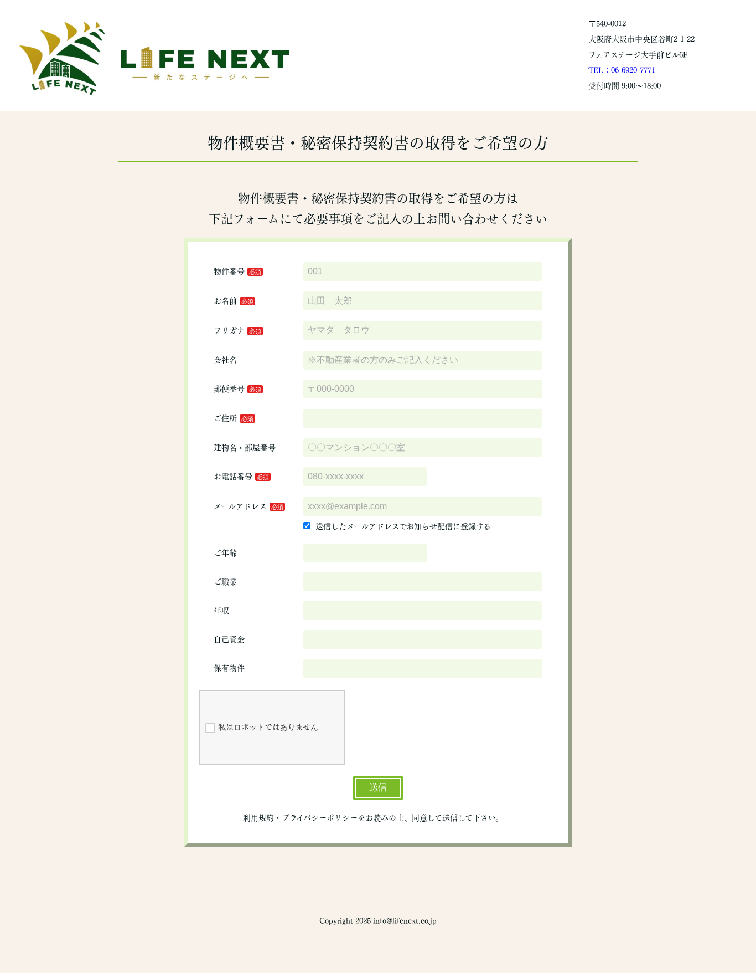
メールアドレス (240, 506)
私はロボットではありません (268, 727)
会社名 (225, 360)
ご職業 (225, 582)
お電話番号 (233, 476)
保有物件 (229, 668)
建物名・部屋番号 (245, 448)
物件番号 (229, 271)
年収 (221, 610)
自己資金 (229, 639)
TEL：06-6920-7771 (621, 70)
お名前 (225, 301)
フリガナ (229, 331)
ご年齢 (225, 553)
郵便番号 (229, 389)
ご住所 (225, 418)
